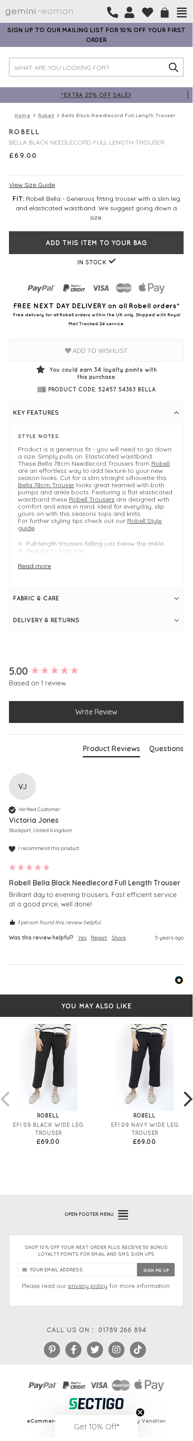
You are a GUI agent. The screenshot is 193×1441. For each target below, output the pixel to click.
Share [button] (119, 937)
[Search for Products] (173, 67)
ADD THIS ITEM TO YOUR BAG (96, 243)
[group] (96, 671)
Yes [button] (82, 937)
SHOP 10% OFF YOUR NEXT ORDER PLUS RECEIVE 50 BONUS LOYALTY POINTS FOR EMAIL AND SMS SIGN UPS (96, 1251)
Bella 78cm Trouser (46, 485)
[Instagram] (116, 1350)
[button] (96, 1426)
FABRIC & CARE (36, 598)
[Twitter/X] (95, 1350)
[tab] (111, 750)
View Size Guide (32, 185)
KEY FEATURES (36, 412)
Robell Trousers (92, 499)
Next (188, 1089)
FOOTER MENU (89, 1214)
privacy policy (87, 1285)
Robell (160, 463)
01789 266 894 (122, 1330)
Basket (165, 13)
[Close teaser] (140, 1412)
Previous (4, 1089)
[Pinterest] (52, 1350)
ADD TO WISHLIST (99, 350)
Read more (34, 566)
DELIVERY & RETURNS (46, 620)
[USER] (129, 12)
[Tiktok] (138, 1350)
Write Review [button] (96, 711)
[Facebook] (73, 1350)
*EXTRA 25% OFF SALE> (96, 94)
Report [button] (99, 937)
